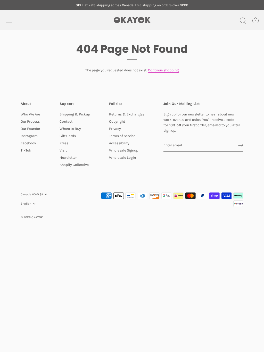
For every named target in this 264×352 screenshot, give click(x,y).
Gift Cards (68, 136)
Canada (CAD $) (32, 194)
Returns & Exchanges (126, 114)
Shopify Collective (74, 165)
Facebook (28, 143)
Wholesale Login (122, 157)
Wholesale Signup (123, 150)
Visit (63, 150)
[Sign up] (240, 145)
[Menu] (9, 20)
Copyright (117, 121)
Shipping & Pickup (75, 114)
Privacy (115, 129)
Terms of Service (122, 136)
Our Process (30, 121)
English (26, 203)
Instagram (29, 136)
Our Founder (30, 129)
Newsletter (68, 157)
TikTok (26, 150)
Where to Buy (70, 129)
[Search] (243, 20)
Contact (66, 121)
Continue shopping (163, 70)
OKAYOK (37, 217)
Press (64, 143)
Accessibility (119, 143)
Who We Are (30, 114)
